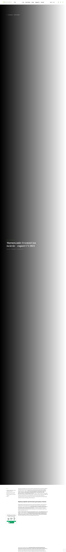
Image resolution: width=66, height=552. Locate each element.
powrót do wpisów (16, 14)
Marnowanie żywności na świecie (11, 492)
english (54, 2)
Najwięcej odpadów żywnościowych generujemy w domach (11, 490)
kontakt (42, 2)
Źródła (7, 496)
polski (51, 2)
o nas (23, 2)
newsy (32, 2)
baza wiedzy (27, 2)
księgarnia (37, 2)
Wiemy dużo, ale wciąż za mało (11, 493)
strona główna (10, 14)
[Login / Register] (58, 2)
